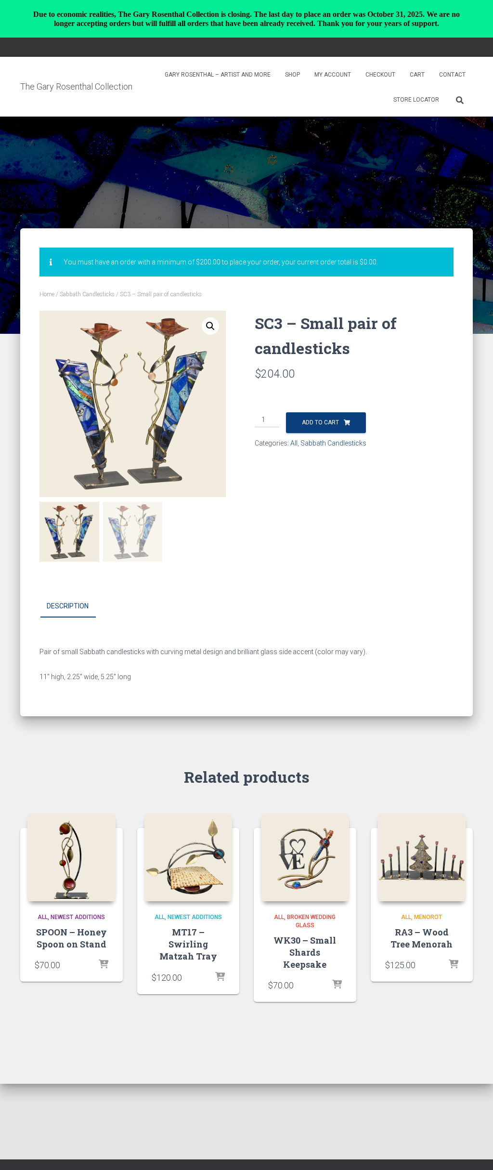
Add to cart (320, 422)
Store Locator (416, 99)
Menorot (428, 917)
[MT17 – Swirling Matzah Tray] (188, 858)
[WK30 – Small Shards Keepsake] (305, 858)
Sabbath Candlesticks (87, 294)
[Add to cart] (103, 965)
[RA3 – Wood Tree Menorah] (422, 858)
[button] (210, 326)
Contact (452, 74)
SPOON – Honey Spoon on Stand (71, 938)
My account (332, 74)
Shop (292, 74)
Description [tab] (68, 606)
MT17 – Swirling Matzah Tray (188, 944)
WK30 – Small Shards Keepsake (304, 952)
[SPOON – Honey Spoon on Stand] (71, 858)
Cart (417, 74)
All (294, 443)
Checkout (380, 74)
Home (46, 294)
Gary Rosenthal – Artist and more (218, 74)
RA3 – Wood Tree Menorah (421, 938)
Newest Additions (78, 917)
